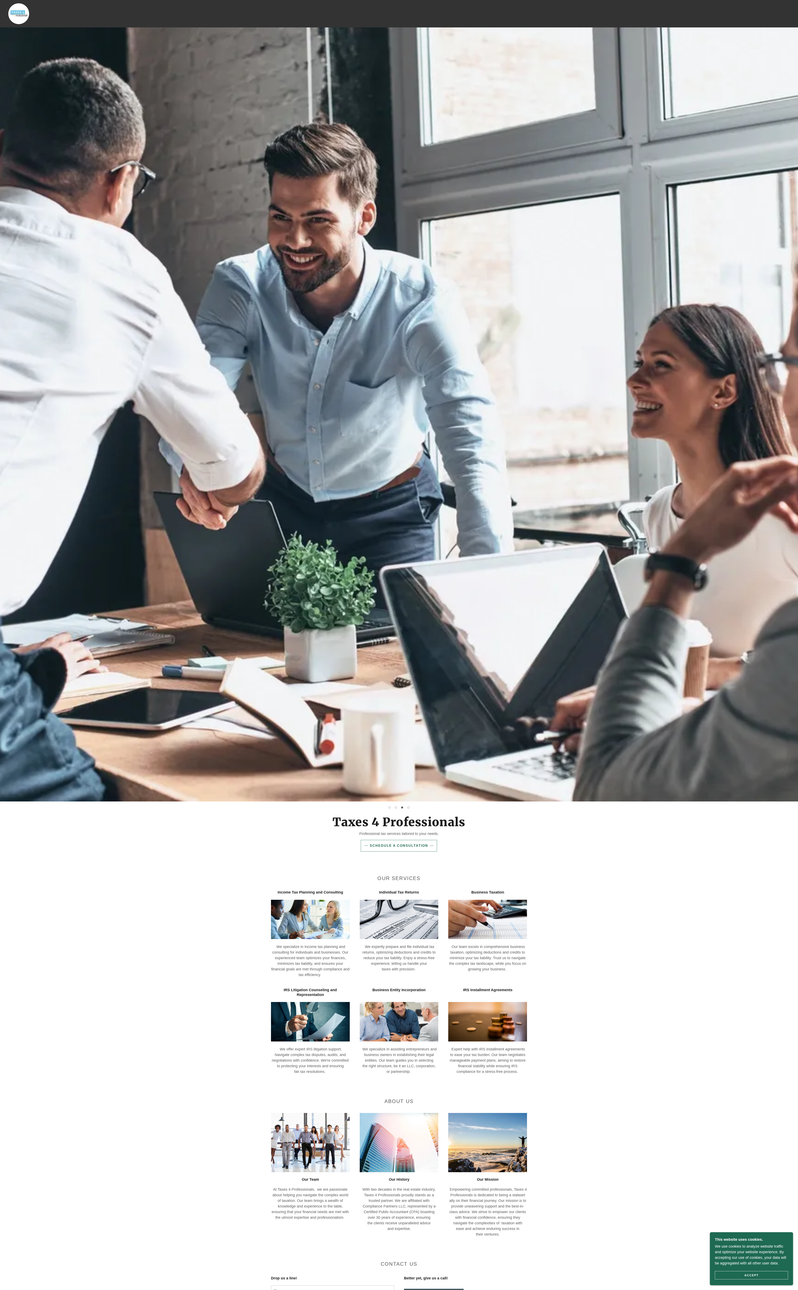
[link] (18, 13)
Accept (751, 1275)
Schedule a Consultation (399, 845)
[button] (390, 807)
